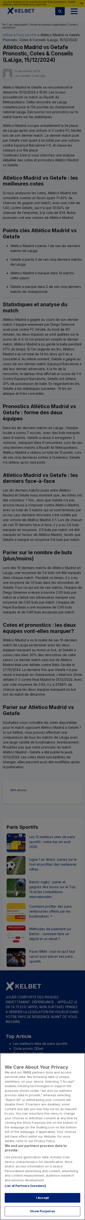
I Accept (42, 1198)
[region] (42, 1136)
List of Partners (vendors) (25, 1186)
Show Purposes (42, 1211)
